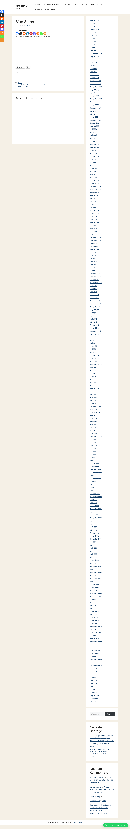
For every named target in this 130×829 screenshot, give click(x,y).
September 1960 (96, 659)
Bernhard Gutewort (96, 777)
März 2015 (93, 231)
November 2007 (95, 385)
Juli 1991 (93, 542)
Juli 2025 (93, 33)
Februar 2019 (94, 156)
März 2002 (93, 448)
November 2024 (95, 51)
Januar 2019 (94, 159)
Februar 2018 (94, 180)
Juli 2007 (93, 391)
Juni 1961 (93, 656)
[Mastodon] (34, 33)
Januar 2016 (94, 213)
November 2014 (95, 240)
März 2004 (94, 442)
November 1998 (95, 470)
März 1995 (93, 512)
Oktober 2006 (95, 412)
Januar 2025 (94, 48)
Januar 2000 (94, 458)
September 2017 (96, 192)
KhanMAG (37, 4)
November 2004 (95, 433)
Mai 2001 (93, 451)
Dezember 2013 (95, 274)
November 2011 (95, 334)
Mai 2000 (93, 455)
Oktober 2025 (95, 29)
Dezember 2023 (95, 81)
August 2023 (94, 90)
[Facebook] (17, 33)
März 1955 (93, 684)
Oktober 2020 (95, 123)
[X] (20, 33)
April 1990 (93, 554)
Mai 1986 (93, 575)
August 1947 (94, 696)
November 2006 (95, 409)
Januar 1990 (94, 560)
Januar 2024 (94, 78)
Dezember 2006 (95, 406)
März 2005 (93, 427)
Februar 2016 (94, 210)
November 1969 (95, 632)
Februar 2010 (94, 355)
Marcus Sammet (95, 787)
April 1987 (93, 569)
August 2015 (94, 222)
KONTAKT (68, 4)
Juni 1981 (93, 599)
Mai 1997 (93, 485)
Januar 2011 (94, 346)
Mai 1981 (93, 602)
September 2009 (96, 364)
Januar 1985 (94, 587)
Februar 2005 (94, 430)
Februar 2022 (94, 102)
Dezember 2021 (95, 108)
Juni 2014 (93, 256)
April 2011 (93, 343)
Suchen (109, 714)
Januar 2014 (94, 271)
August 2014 (94, 250)
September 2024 (96, 54)
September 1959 (96, 665)
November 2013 (95, 277)
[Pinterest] (31, 33)
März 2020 (93, 138)
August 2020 (94, 126)
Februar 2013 (94, 295)
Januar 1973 (94, 620)
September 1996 (96, 497)
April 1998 (93, 476)
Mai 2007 (93, 394)
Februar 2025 (94, 45)
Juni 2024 (93, 63)
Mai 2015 (93, 225)
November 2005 (95, 418)
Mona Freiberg (95, 797)
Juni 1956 (93, 678)
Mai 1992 (93, 524)
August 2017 (94, 195)
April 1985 (93, 581)
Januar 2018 (94, 183)
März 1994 (93, 521)
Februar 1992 (94, 533)
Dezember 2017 (95, 186)
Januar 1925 (94, 699)
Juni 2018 (93, 168)
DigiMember (70, 826)
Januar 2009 (94, 376)
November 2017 (95, 189)
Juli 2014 (93, 253)
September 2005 (96, 421)
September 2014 (96, 247)
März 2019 (93, 153)
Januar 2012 (94, 328)
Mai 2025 (93, 39)
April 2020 (93, 135)
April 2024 (93, 69)
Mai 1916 (93, 702)
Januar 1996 (94, 506)
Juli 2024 (93, 60)
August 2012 (94, 310)
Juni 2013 (93, 286)
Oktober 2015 (94, 219)
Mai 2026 (93, 23)
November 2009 (95, 361)
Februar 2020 (94, 141)
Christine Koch (95, 801)
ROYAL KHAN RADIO (81, 4)
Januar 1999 (94, 467)
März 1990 (93, 557)
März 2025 (93, 42)
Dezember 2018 (95, 162)
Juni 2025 (93, 36)
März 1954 (93, 687)
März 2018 (93, 177)
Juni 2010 (93, 349)
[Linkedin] (27, 33)
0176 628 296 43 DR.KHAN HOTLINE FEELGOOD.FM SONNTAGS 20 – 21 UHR (99, 751)
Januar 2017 (94, 204)
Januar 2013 (94, 298)
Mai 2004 (93, 439)
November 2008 (95, 379)
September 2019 (96, 144)
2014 (104, 797)
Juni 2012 (93, 313)
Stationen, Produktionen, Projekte (44, 10)
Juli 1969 (93, 635)
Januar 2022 (94, 105)
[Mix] (37, 33)
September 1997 (96, 479)
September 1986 (96, 572)
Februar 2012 (94, 325)
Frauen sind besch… (23, 86)
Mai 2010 (93, 352)
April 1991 (93, 548)
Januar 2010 (94, 358)
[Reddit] (24, 33)
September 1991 (95, 539)
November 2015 (95, 216)
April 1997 (93, 488)
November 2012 (95, 304)
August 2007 (94, 388)
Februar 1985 (94, 584)
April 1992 (93, 527)
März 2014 (93, 265)
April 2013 (93, 289)
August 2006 (94, 415)
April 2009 (93, 367)
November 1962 (95, 650)
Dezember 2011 (95, 331)
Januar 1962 (94, 653)
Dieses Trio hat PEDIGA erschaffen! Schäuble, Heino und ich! (102, 780)
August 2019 (94, 147)
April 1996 (93, 500)
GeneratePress (77, 822)
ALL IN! (20, 83)
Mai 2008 (93, 382)
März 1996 (93, 503)
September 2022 (96, 99)
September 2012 (96, 307)
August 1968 (94, 638)
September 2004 (96, 436)
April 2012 (93, 319)
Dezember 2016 (95, 207)
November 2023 (95, 84)
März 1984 (93, 590)
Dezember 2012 (95, 301)
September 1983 (96, 593)
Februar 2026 (94, 26)
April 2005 (93, 424)
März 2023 (93, 93)
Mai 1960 (93, 662)
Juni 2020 (93, 129)
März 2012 (93, 322)
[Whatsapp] (41, 33)
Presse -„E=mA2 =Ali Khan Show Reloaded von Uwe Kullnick (102, 789)
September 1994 (96, 518)
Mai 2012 (93, 316)
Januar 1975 (94, 611)
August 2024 (94, 57)
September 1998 (96, 473)
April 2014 (93, 262)
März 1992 (93, 530)
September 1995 (96, 509)
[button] (115, 825)
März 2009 (94, 370)
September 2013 (96, 283)
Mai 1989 (93, 563)
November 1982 (95, 596)
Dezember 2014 (95, 237)
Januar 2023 (94, 96)
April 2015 (93, 228)
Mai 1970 (93, 629)
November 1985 (95, 578)
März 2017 (93, 201)
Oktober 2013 (94, 280)
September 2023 (96, 87)
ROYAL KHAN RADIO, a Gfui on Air (102, 741)
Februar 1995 (94, 515)
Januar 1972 (94, 623)
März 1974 (93, 614)
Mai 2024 (93, 66)
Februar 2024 (94, 75)
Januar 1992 (94, 536)
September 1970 (96, 626)
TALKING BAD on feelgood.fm (52, 4)
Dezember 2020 (95, 120)
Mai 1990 (93, 551)
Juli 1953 (93, 690)
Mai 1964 (93, 644)
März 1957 (93, 675)
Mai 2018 (93, 171)
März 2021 (93, 114)
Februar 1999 (94, 464)
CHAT (92, 757)
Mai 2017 (93, 198)
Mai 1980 (93, 605)
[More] (44, 33)
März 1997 (93, 491)
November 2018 (95, 165)
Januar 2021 (94, 117)
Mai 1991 (93, 545)
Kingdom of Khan (96, 4)
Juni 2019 (93, 150)
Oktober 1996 (95, 494)
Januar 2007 (94, 403)
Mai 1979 (93, 608)
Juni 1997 (93, 482)
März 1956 (93, 681)
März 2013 (93, 292)
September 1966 (96, 641)
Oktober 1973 (94, 617)
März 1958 (93, 672)
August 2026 (94, 20)
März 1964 (93, 647)
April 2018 (93, 174)
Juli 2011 (93, 337)
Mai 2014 (93, 259)
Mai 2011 (93, 340)
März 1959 (93, 669)
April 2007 (93, 397)
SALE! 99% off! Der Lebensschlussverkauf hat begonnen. (34, 85)
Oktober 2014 (94, 244)
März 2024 (93, 72)
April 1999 (93, 461)
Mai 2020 (93, 132)
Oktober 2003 (95, 445)
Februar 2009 (94, 373)
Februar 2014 (94, 268)
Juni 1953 (93, 693)
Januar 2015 (94, 234)
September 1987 (96, 566)
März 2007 (93, 400)
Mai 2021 (93, 111)
